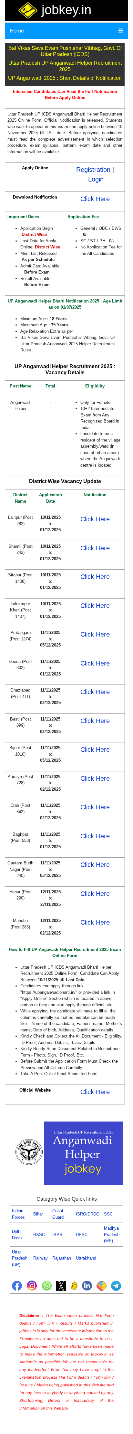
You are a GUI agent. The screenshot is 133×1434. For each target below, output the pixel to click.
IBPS (57, 1234)
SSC (108, 1214)
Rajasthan (61, 1258)
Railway (40, 1258)
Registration (93, 169)
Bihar (38, 1214)
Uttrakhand (86, 1258)
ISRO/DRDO (87, 1214)
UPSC (81, 1234)
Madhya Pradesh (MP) (111, 1234)
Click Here (95, 198)
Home (17, 31)
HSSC (39, 1234)
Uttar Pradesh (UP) (19, 1258)
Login (96, 179)
